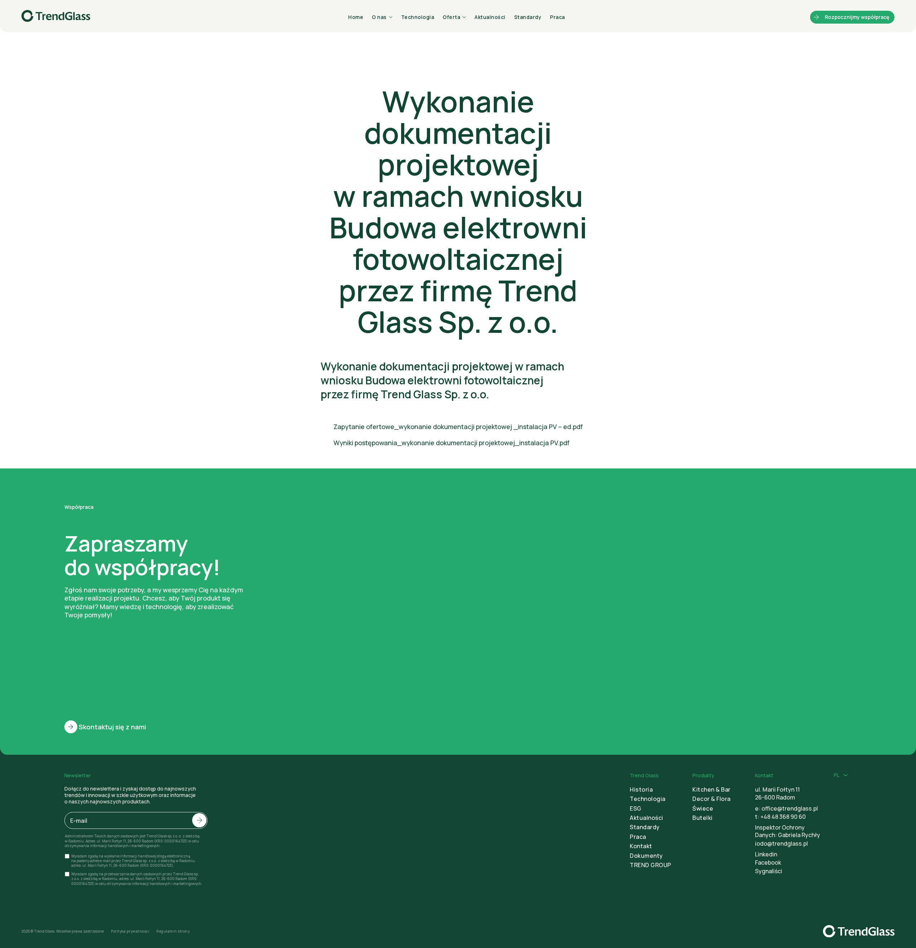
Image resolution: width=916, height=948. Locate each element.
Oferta (451, 17)
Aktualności (490, 17)
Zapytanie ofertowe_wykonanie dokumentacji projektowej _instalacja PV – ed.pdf (458, 426)
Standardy (528, 17)
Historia (641, 789)
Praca (557, 17)
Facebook (768, 862)
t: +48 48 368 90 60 (780, 817)
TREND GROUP (650, 865)
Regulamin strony (173, 931)
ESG (636, 808)
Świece (702, 808)
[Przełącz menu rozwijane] (845, 775)
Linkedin (766, 854)
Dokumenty (646, 856)
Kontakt (641, 846)
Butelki (702, 818)
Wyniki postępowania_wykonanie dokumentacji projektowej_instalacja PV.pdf (451, 442)
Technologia (417, 17)
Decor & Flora (711, 799)
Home (355, 17)
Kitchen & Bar (711, 789)
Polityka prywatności (130, 931)
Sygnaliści (768, 871)
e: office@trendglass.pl (786, 808)
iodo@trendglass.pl (781, 843)
